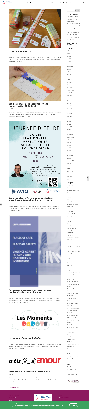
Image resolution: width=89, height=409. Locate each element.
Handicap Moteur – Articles (73, 219)
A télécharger (70, 185)
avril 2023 (69, 124)
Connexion (69, 367)
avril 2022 (69, 147)
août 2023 (69, 113)
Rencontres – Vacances (72, 298)
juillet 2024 (69, 95)
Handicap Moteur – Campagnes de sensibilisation (71, 230)
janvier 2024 (69, 106)
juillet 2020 (69, 176)
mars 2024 (69, 103)
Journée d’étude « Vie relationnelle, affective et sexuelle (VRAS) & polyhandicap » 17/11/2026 (31, 199)
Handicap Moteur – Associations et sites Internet (71, 223)
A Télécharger (78, 3)
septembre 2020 (70, 174)
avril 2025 (69, 77)
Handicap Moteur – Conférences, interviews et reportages (73, 237)
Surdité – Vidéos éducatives (73, 327)
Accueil (29, 3)
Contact (85, 3)
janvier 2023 (69, 129)
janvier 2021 (69, 168)
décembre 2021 (70, 153)
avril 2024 (69, 100)
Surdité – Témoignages (72, 324)
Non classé (69, 265)
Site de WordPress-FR (72, 374)
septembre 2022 (70, 137)
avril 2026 (69, 58)
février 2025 (69, 79)
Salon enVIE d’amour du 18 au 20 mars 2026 (29, 371)
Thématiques (36, 3)
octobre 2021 (70, 158)
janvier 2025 (69, 82)
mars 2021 (69, 166)
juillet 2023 (69, 116)
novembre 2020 (70, 171)
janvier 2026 (69, 64)
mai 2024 (69, 98)
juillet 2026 (69, 51)
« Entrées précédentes (14, 387)
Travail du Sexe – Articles (72, 330)
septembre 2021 (70, 160)
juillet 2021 (69, 163)
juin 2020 (69, 179)
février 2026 (69, 61)
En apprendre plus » (19, 406)
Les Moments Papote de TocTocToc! (25, 338)
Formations (66, 3)
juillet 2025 (69, 72)
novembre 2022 (70, 134)
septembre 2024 (70, 90)
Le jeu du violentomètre (20, 51)
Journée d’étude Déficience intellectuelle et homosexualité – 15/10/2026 (29, 104)
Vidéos (71, 3)
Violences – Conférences (72, 356)
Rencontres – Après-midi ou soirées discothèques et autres (73, 274)
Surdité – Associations (72, 300)
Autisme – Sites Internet (72, 213)
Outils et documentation (48, 3)
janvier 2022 (69, 150)
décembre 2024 (70, 85)
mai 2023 (69, 121)
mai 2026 (69, 56)
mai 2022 (69, 145)
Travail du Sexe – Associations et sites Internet (71, 334)
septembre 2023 (70, 111)
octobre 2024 (70, 87)
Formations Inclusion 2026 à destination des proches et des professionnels (73, 28)
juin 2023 (69, 119)
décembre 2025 (70, 66)
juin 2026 (69, 53)
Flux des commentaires (72, 372)
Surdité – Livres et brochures (73, 312)
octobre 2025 (70, 69)
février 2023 (69, 126)
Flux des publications (71, 369)
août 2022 (69, 140)
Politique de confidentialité (64, 397)
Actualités (59, 3)
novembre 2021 (70, 155)
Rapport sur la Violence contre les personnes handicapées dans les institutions (30, 291)
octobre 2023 (70, 108)
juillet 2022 (69, 142)
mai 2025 (69, 74)
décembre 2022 (70, 132)
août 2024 (69, 92)
